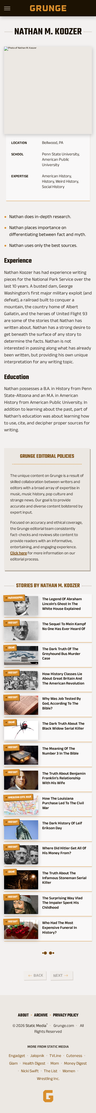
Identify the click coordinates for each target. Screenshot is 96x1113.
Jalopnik (37, 1055)
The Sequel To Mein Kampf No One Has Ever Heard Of (64, 626)
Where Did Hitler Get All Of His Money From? (64, 850)
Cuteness (74, 1055)
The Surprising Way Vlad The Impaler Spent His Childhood (62, 903)
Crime (11, 647)
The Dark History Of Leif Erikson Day (62, 825)
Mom (54, 1063)
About (23, 1015)
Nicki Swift (30, 1071)
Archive (41, 1015)
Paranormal (15, 597)
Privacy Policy (65, 1015)
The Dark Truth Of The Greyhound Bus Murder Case (61, 654)
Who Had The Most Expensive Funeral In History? (59, 927)
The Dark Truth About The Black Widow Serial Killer (63, 725)
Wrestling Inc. (48, 1078)
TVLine (55, 1055)
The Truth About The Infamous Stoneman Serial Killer (64, 878)
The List (50, 1071)
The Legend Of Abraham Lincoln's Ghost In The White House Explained (62, 604)
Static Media (36, 1025)
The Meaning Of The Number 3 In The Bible (60, 750)
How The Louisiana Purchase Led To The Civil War (63, 803)
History (13, 622)
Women (68, 1071)
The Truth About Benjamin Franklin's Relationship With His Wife (64, 778)
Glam (13, 1063)
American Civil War (19, 797)
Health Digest (34, 1063)
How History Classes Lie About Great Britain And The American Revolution (63, 679)
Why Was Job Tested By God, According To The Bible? (61, 703)
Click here (18, 553)
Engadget (17, 1055)
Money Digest (75, 1063)
